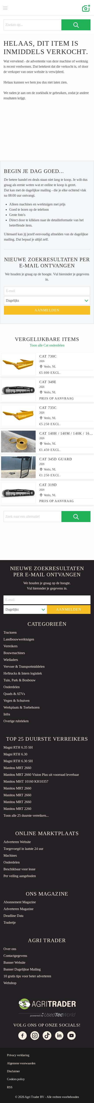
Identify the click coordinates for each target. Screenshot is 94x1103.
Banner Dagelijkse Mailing (22, 969)
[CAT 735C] (18, 416)
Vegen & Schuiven (16, 700)
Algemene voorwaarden (21, 1063)
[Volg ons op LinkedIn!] (59, 1035)
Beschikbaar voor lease (19, 869)
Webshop (9, 983)
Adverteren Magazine (18, 909)
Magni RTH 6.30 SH (18, 761)
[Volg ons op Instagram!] (34, 1035)
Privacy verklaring (18, 1055)
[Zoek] (76, 24)
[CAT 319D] (18, 493)
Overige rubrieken (16, 721)
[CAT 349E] (18, 390)
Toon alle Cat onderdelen (47, 345)
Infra (6, 714)
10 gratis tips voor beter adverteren (27, 976)
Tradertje (9, 922)
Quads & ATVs (14, 694)
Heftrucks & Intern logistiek (22, 673)
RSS (9, 1087)
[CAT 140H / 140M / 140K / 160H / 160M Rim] (18, 441)
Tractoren (10, 632)
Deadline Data (13, 916)
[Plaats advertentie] (85, 8)
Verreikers (10, 646)
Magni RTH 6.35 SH (18, 747)
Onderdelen (11, 687)
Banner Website (14, 962)
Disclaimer (13, 1071)
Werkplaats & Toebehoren (21, 707)
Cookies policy (16, 1079)
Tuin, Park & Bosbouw (19, 680)
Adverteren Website (17, 842)
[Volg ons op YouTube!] (71, 1035)
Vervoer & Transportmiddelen (24, 666)
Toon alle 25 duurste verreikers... (26, 815)
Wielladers (10, 660)
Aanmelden (47, 310)
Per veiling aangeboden (19, 876)
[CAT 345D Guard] (18, 467)
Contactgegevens (15, 956)
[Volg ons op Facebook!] (22, 1035)
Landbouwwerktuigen (18, 639)
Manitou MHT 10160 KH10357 (25, 781)
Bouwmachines (14, 653)
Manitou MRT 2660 (17, 768)
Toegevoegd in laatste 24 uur (23, 849)
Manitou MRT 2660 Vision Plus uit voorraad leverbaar (41, 774)
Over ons (9, 949)
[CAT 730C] (18, 364)
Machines (10, 855)
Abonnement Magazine (19, 902)
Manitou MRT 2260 (17, 809)
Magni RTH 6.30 (15, 754)
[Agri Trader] (47, 8)
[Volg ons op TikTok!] (47, 1035)
